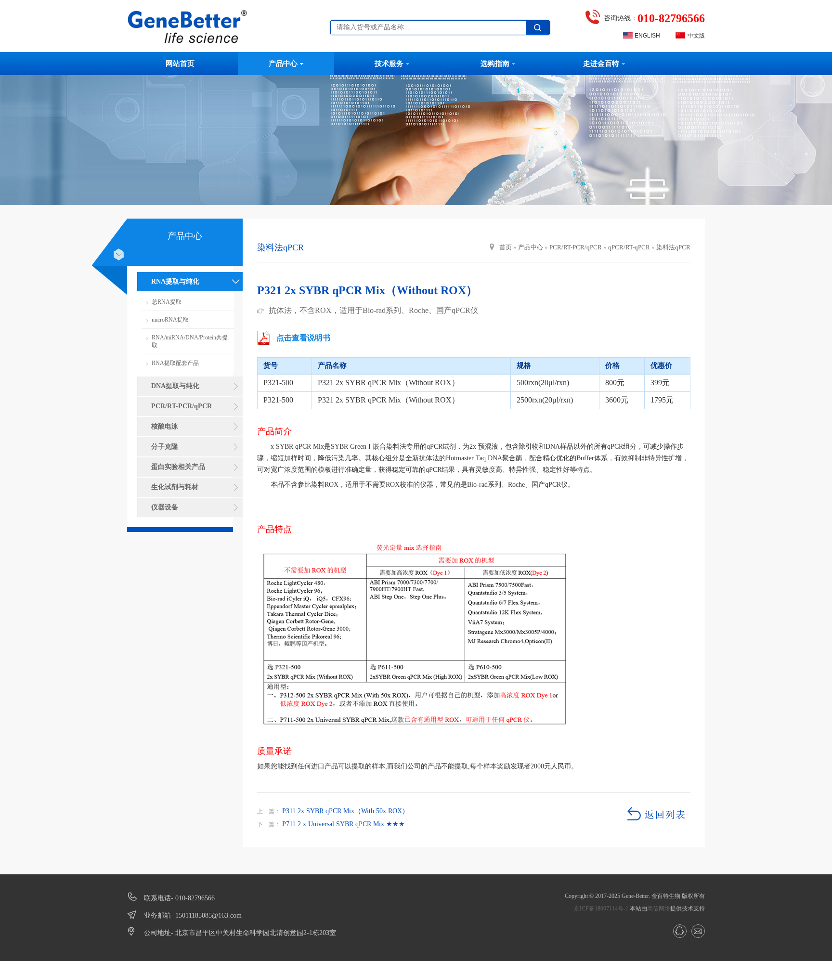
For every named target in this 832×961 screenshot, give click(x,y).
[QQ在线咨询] (680, 931)
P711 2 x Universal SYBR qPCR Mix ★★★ (342, 824)
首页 (505, 247)
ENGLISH (647, 35)
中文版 (696, 35)
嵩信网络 (658, 908)
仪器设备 (164, 507)
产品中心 (283, 63)
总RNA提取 (167, 302)
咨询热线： (654, 18)
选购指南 (495, 63)
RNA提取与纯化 (175, 281)
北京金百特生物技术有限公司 (197, 26)
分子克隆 (164, 446)
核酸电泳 (164, 426)
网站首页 (180, 63)
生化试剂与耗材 (174, 487)
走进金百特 (601, 63)
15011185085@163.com (208, 915)
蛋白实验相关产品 (178, 466)
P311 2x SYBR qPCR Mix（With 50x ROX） (344, 811)
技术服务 (389, 63)
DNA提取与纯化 (175, 386)
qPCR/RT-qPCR (629, 247)
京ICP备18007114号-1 (601, 908)
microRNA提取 (170, 319)
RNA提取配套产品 (175, 363)
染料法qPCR (673, 247)
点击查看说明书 (303, 338)
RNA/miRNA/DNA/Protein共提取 (190, 341)
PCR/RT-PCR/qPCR (181, 406)
